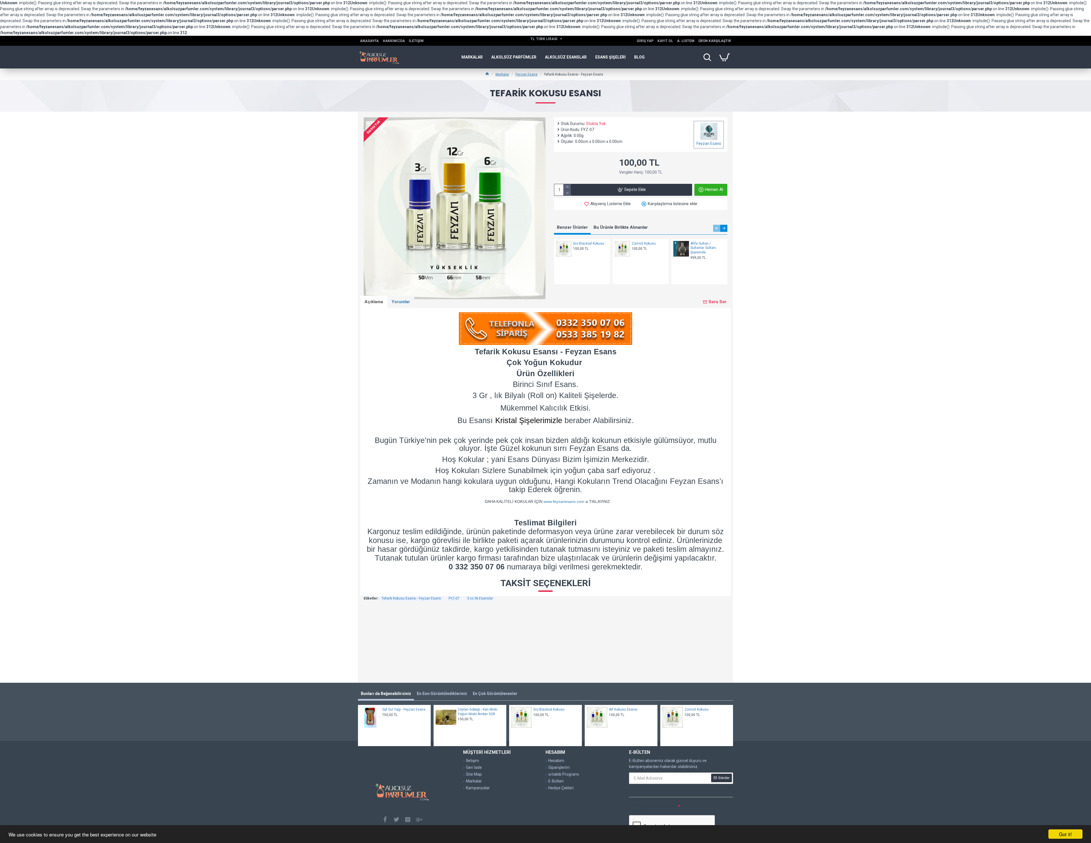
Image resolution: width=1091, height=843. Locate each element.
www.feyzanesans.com (564, 501)
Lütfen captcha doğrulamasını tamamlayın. (652, 808)
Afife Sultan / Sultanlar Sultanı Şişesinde (703, 248)
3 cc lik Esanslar (480, 598)
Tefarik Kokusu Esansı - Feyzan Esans (411, 598)
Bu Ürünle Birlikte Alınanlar (621, 227)
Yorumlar (401, 301)
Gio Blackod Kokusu (588, 243)
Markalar (502, 74)
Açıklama (374, 301)
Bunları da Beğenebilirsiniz (386, 693)
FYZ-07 (454, 598)
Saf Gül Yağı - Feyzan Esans (404, 709)
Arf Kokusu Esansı (623, 709)
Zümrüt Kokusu (644, 243)
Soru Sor (717, 301)
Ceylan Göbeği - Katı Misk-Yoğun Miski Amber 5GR (478, 711)
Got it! (1065, 834)
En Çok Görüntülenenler (495, 693)
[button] (716, 228)
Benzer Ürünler (572, 227)
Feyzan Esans (526, 74)
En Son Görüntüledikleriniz (442, 693)
